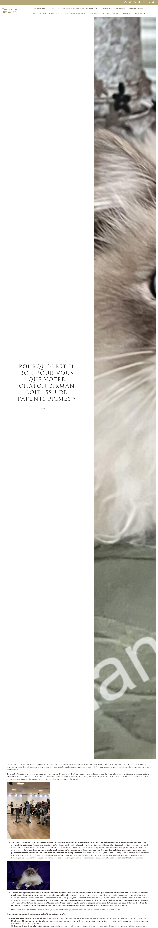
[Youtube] (148, 2)
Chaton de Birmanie (9, 11)
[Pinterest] (153, 2)
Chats (53, 8)
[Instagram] (135, 2)
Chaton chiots (39, 8)
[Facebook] (125, 2)
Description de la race (74, 13)
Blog (115, 13)
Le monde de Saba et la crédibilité (79, 8)
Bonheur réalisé (136, 8)
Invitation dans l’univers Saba (46, 13)
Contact (126, 13)
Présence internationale (113, 8)
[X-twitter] (144, 2)
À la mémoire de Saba (99, 13)
